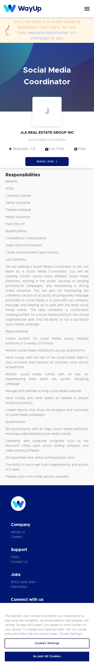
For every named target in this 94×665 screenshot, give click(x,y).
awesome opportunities (48, 33)
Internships (19, 587)
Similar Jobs (45, 161)
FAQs (15, 557)
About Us (18, 532)
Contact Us (19, 562)
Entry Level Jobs (23, 582)
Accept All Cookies (47, 656)
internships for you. (47, 38)
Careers (17, 537)
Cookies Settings (47, 643)
